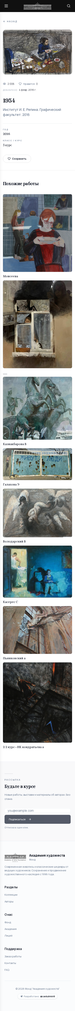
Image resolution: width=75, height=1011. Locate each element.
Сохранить (19, 158)
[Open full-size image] (37, 52)
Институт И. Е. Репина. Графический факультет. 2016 (32, 112)
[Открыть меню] (6, 6)
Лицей (8, 935)
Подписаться (17, 819)
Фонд (8, 922)
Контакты (10, 963)
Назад (12, 21)
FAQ (7, 969)
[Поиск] (68, 6)
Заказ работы (13, 956)
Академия (11, 929)
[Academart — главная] (37, 6)
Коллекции (11, 894)
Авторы (9, 901)
